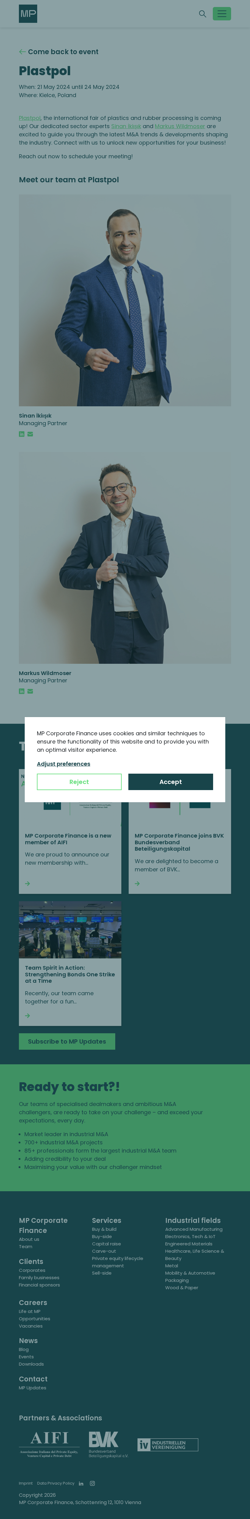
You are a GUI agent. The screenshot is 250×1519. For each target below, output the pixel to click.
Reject (79, 782)
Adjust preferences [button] (63, 764)
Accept (170, 782)
